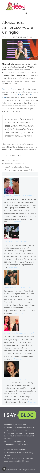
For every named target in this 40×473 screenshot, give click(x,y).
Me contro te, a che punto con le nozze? (19, 333)
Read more (17, 221)
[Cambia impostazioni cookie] (4, 469)
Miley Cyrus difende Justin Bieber (17, 167)
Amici (19, 94)
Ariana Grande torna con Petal (15, 379)
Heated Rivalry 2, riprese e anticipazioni (18, 287)
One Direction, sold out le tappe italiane (19, 170)
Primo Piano (15, 160)
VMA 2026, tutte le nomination (15, 241)
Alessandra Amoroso (10, 89)
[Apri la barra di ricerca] (26, 13)
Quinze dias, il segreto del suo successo (19, 196)
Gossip (7, 160)
